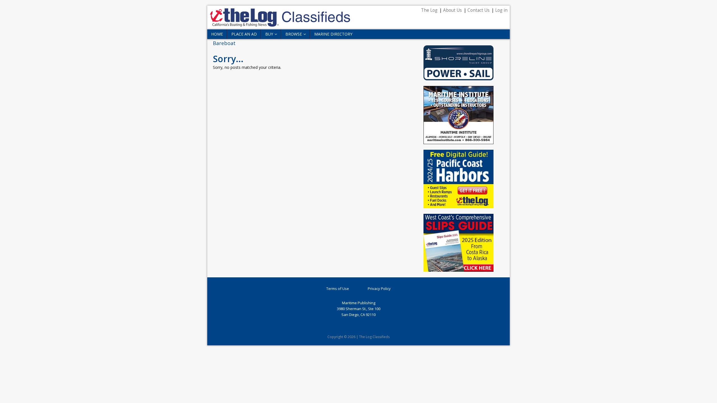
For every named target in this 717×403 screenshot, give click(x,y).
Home (217, 34)
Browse (293, 34)
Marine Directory (333, 34)
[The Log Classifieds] (280, 23)
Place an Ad (244, 34)
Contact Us (478, 10)
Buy (269, 34)
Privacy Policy (379, 288)
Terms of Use (337, 288)
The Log (429, 10)
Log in (501, 10)
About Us (452, 10)
